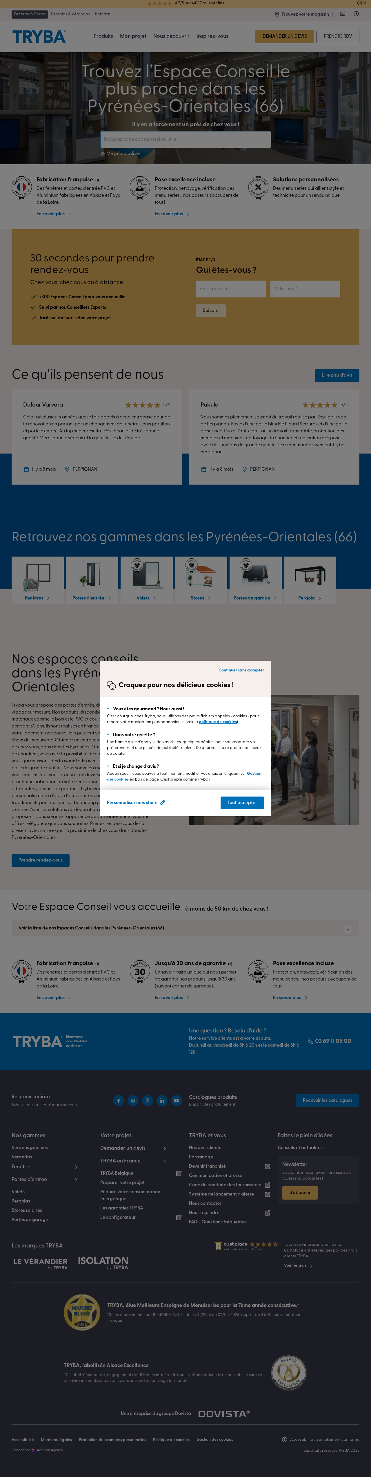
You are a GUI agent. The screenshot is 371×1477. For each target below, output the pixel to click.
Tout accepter (242, 803)
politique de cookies (218, 722)
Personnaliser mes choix (132, 803)
